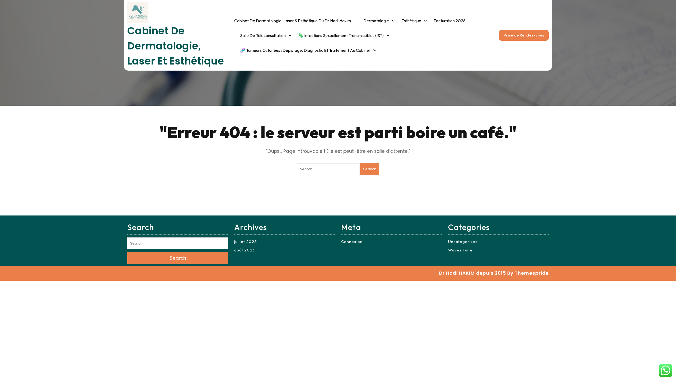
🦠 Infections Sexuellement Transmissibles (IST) (341, 35)
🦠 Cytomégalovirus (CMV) (455, 91)
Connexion (352, 241)
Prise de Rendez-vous (524, 35)
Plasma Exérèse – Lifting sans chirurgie (560, 163)
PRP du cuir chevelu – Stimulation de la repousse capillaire (520, 149)
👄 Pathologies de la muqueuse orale (383, 158)
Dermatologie (376, 20)
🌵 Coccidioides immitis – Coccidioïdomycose (453, 160)
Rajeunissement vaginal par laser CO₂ (558, 184)
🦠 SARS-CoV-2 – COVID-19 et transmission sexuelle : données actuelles (456, 249)
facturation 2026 (450, 20)
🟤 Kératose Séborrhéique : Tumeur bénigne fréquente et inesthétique (267, 93)
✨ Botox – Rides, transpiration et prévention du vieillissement (558, 106)
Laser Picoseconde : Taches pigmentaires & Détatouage (558, 141)
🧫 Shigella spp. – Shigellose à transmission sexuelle (455, 295)
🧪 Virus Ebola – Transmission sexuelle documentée (457, 273)
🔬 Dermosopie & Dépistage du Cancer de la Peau (266, 68)
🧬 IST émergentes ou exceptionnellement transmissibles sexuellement (324, 176)
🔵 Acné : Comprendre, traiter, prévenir (384, 115)
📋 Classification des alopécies (514, 194)
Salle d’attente (253, 50)
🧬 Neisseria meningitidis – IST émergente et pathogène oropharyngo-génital (456, 320)
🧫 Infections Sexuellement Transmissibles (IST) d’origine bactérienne (324, 99)
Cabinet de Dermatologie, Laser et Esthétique (175, 46)
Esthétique (411, 20)
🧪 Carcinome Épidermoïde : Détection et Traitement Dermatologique (266, 148)
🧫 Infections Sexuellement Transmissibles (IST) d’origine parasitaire (324, 127)
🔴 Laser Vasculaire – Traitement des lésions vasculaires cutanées (554, 277)
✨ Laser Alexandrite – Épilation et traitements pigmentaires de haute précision (555, 212)
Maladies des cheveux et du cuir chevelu (389, 137)
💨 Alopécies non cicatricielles (511, 173)
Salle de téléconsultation (263, 35)
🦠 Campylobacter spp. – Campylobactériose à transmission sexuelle (453, 221)
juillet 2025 (245, 241)
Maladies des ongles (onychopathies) (382, 38)
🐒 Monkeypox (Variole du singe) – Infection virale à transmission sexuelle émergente (454, 190)
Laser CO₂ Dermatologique (558, 123)
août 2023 (244, 250)
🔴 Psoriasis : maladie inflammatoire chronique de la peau (389, 91)
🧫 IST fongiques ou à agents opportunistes (319, 152)
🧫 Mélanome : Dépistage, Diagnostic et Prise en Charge (267, 173)
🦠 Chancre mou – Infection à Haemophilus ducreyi (457, 107)
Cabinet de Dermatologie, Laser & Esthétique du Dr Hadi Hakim (292, 20)
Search (369, 168)
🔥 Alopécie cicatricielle (517, 212)
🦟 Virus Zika (442, 76)
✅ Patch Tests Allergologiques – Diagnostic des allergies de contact (389, 63)
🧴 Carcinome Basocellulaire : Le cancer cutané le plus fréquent (266, 121)
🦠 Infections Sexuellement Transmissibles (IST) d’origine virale (324, 72)
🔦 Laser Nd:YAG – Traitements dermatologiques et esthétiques (551, 246)
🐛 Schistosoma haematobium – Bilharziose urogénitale (455, 138)
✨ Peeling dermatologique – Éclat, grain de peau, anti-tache (428, 42)
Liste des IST (310, 50)
